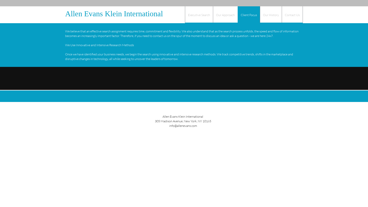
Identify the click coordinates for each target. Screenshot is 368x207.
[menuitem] (199, 14)
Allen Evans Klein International (114, 14)
